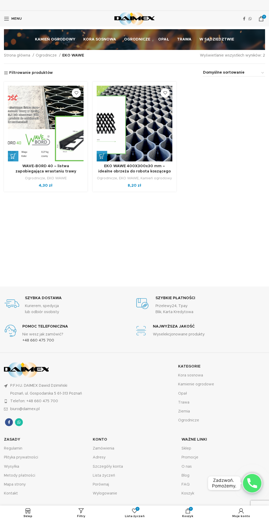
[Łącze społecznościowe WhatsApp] (250, 18)
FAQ (186, 484)
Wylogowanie (105, 493)
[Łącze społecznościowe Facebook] (244, 18)
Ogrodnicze (47, 55)
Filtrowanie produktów (31, 73)
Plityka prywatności (21, 457)
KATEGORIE (189, 366)
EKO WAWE (57, 178)
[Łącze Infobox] (69, 305)
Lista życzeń (104, 475)
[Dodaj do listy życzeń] (76, 93)
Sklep (186, 448)
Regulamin (13, 448)
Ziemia (184, 411)
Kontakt (11, 493)
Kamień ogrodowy (156, 178)
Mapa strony (15, 484)
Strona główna (17, 55)
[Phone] (252, 483)
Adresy (99, 457)
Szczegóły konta (108, 466)
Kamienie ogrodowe (196, 384)
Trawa (183, 402)
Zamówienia (103, 448)
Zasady (12, 439)
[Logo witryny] (134, 19)
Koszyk (188, 493)
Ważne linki (194, 439)
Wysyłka (11, 466)
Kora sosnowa (190, 375)
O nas (187, 466)
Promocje (190, 457)
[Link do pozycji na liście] (69, 401)
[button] (13, 156)
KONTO (100, 439)
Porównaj (101, 484)
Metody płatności (19, 475)
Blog (185, 475)
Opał (182, 393)
